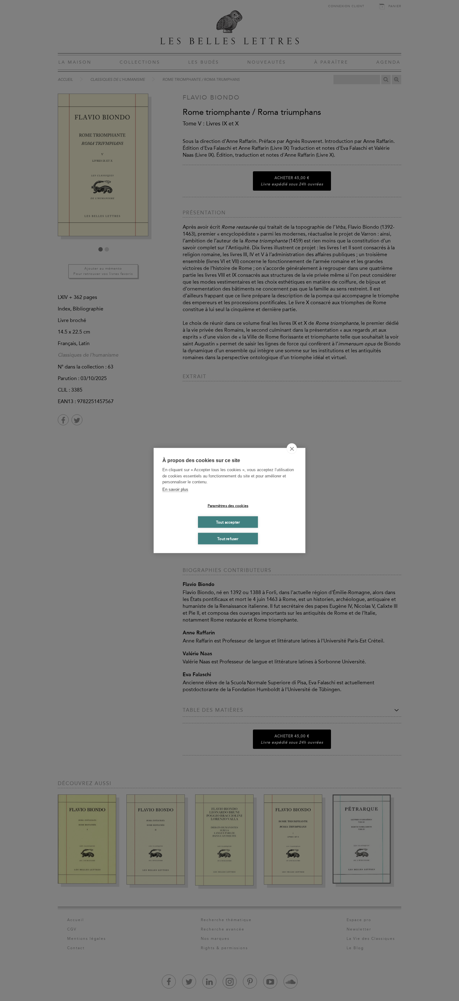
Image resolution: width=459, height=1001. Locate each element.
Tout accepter (228, 522)
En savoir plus (175, 489)
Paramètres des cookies (228, 505)
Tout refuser (227, 538)
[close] (292, 448)
